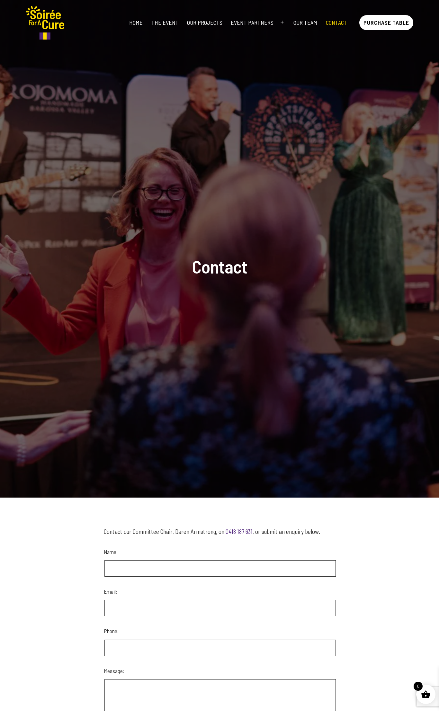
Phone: (111, 631)
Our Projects (204, 22)
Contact (336, 22)
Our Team (305, 22)
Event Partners (252, 22)
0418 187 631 (239, 531)
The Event (165, 22)
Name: (135, 563)
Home (136, 22)
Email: (110, 591)
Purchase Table (386, 22)
